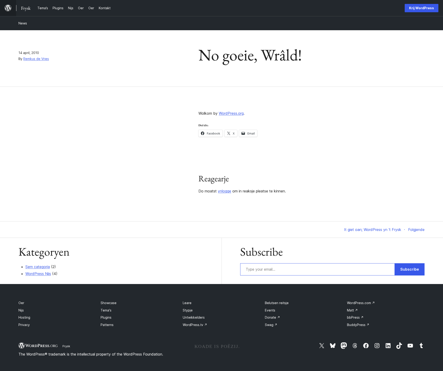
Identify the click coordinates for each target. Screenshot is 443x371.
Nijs (21, 310)
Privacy (24, 325)
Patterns (107, 325)
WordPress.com (361, 303)
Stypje (188, 310)
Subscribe (409, 269)
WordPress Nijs (38, 273)
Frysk (66, 346)
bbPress (355, 317)
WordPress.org (231, 113)
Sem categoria (37, 266)
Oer (21, 303)
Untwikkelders (194, 317)
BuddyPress (358, 325)
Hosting (24, 317)
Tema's (106, 310)
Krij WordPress (421, 8)
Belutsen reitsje (277, 303)
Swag (271, 325)
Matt (352, 310)
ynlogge (224, 191)
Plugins (106, 317)
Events (270, 310)
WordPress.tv (195, 325)
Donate (272, 317)
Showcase (109, 303)
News (22, 23)
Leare (187, 303)
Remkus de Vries (36, 59)
